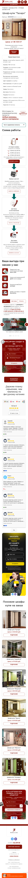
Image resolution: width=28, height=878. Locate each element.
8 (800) (14, 843)
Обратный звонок (14, 846)
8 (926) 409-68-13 (15, 155)
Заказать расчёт (14, 52)
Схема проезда (14, 856)
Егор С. (9, 475)
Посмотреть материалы (14, 379)
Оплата (21, 301)
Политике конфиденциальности (14, 568)
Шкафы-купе (13, 8)
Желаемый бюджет (15, 357)
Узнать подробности (23, 113)
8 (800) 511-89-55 (15, 150)
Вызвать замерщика (14, 191)
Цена (5, 301)
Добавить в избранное (14, 859)
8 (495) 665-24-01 (15, 153)
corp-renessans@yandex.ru (14, 849)
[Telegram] (13, 594)
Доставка (14, 301)
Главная (4, 8)
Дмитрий (10, 512)
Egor (9, 457)
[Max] (15, 594)
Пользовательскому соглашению (14, 569)
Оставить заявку (14, 161)
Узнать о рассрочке (14, 222)
